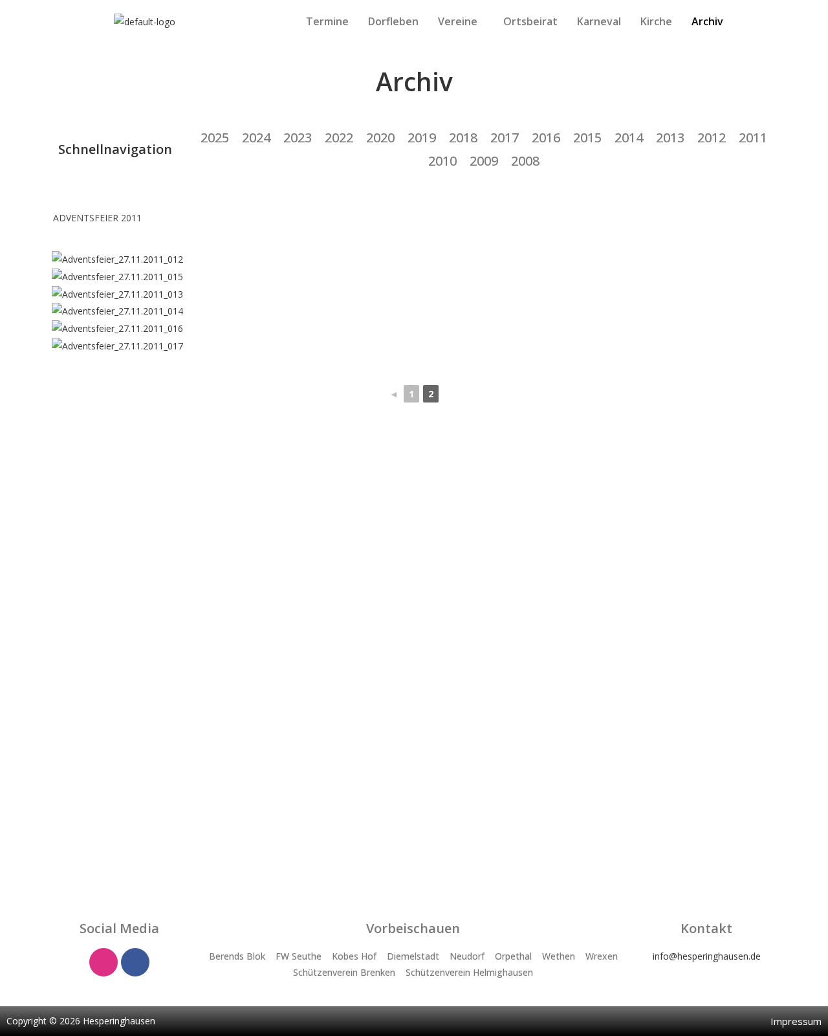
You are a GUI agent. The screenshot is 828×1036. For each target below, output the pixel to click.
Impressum (796, 1021)
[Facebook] (135, 962)
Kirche (656, 21)
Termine (327, 21)
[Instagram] (103, 962)
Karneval (599, 21)
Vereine (457, 21)
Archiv (707, 21)
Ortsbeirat (530, 21)
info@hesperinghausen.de (707, 956)
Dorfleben (393, 21)
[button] (461, 21)
